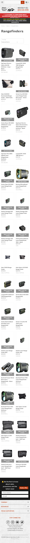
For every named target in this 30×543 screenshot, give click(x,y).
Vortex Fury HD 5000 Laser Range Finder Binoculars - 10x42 (21, 95)
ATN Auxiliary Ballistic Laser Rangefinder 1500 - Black (22, 240)
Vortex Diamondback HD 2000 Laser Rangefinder (7, 323)
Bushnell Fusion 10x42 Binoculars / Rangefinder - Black (7, 379)
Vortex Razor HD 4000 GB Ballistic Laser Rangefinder (7, 124)
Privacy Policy (15, 539)
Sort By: (4, 39)
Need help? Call (23, 9)
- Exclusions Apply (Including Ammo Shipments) (15, 20)
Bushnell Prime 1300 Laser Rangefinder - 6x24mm (7, 408)
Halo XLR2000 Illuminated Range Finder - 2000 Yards (6, 95)
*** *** (15, 16)
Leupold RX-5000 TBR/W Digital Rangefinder (21, 65)
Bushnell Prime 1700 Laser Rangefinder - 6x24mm (22, 379)
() (27, 2)
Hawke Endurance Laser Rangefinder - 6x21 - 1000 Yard (7, 466)
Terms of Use (24, 537)
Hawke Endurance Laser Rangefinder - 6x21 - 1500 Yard (21, 437)
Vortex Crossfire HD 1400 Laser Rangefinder (21, 323)
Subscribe (24, 488)
